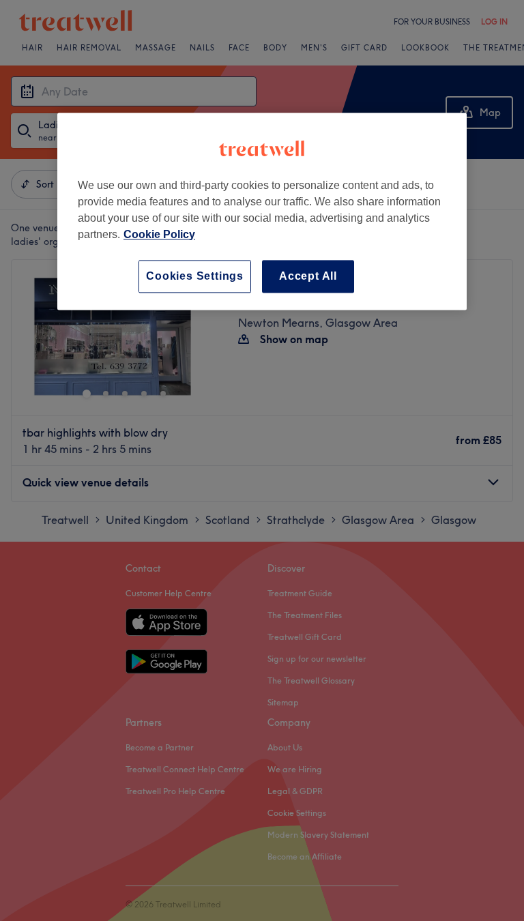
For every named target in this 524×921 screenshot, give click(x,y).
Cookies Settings (195, 276)
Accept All (308, 276)
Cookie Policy (159, 234)
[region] (262, 211)
